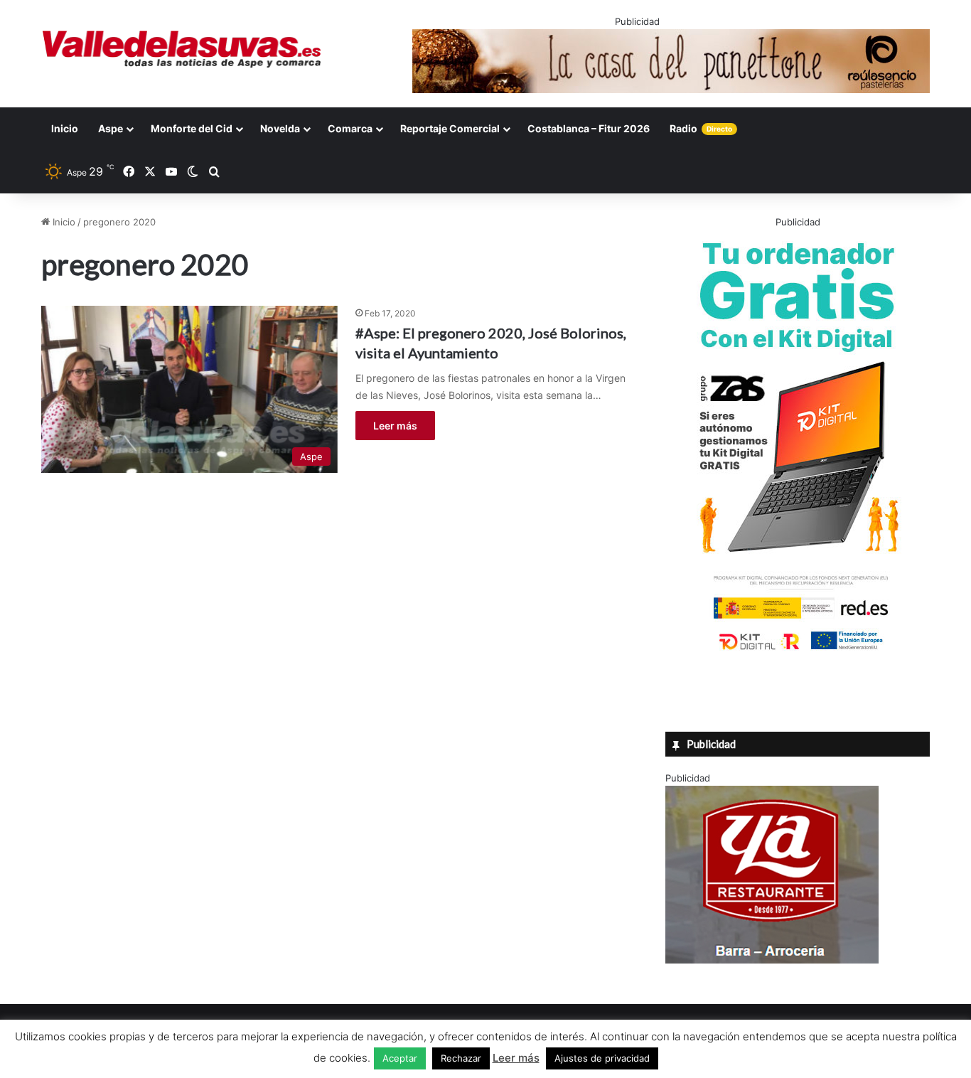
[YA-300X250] (772, 960)
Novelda (280, 128)
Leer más (395, 426)
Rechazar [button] (461, 1058)
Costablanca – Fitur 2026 (588, 128)
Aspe (110, 128)
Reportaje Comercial (450, 128)
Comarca (350, 128)
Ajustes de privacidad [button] (602, 1058)
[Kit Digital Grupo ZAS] (797, 652)
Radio (701, 128)
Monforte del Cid (191, 128)
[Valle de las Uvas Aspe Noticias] (182, 49)
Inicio (64, 128)
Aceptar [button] (399, 1058)
